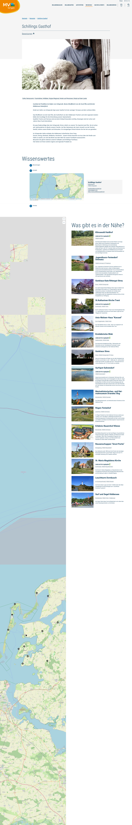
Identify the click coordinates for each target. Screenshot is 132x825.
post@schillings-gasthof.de (94, 188)
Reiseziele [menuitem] (89, 5)
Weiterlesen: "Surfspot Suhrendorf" (99, 377)
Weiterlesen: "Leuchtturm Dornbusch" (99, 483)
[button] (12, 614)
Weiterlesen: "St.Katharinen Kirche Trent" (99, 306)
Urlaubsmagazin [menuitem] (57, 5)
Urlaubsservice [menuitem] (111, 5)
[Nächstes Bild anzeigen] (106, 64)
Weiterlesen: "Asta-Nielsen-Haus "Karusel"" (99, 323)
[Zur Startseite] (11, 7)
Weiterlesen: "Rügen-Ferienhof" (99, 414)
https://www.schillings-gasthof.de (96, 191)
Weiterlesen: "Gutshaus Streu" (99, 357)
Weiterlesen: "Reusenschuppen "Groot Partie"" (99, 449)
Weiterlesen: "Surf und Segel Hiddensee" (99, 500)
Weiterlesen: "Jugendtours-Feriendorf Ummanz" (99, 267)
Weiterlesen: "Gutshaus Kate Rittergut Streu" (99, 288)
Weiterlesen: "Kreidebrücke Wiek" (99, 340)
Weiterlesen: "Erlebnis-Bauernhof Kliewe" (99, 432)
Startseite (24, 18)
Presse (120, 0)
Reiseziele (32, 18)
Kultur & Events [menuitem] (99, 5)
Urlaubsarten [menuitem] (69, 5)
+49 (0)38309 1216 (92, 190)
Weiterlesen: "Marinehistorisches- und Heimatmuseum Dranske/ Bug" (99, 397)
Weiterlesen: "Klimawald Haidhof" (99, 242)
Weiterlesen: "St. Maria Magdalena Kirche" (99, 467)
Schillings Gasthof (42, 18)
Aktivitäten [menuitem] (79, 5)
